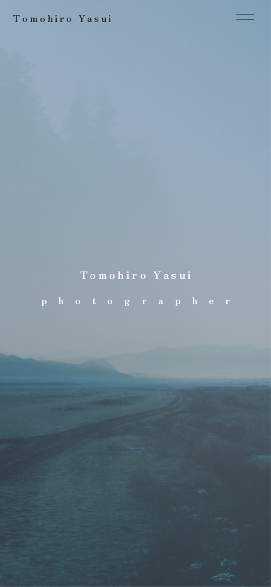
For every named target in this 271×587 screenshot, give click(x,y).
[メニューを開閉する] (245, 16)
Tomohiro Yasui (63, 18)
